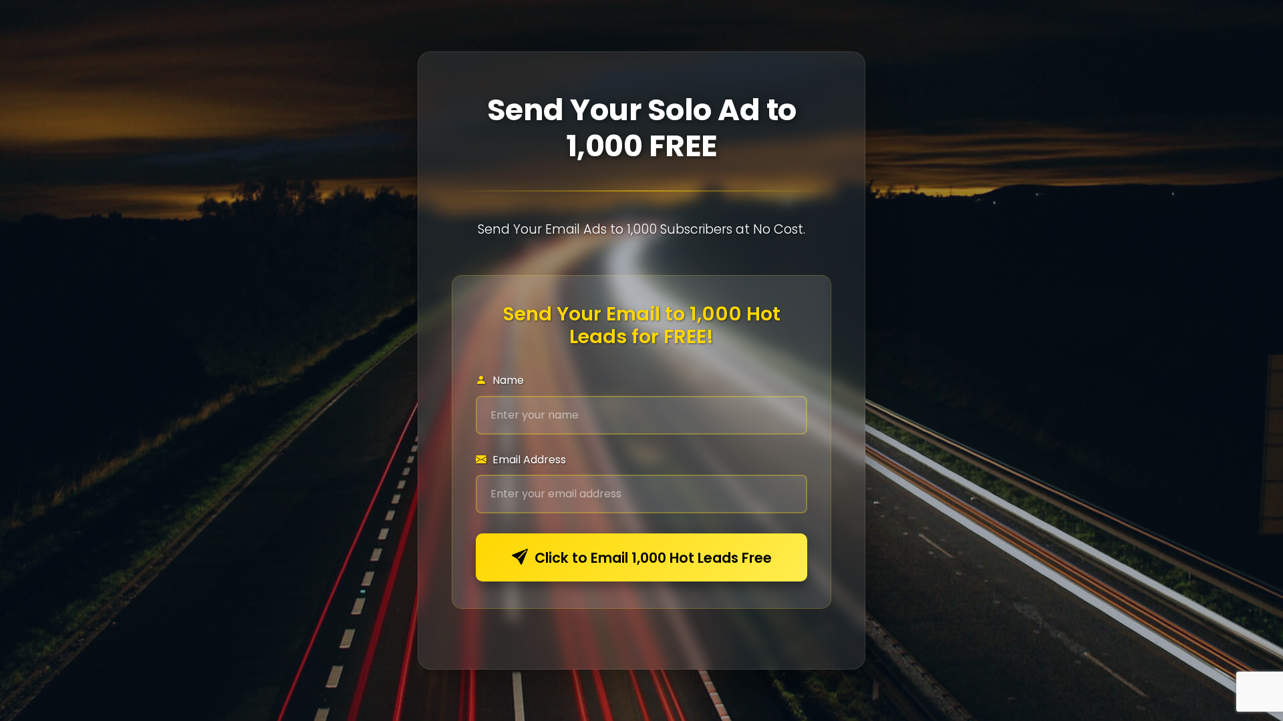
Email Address (528, 459)
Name (507, 380)
